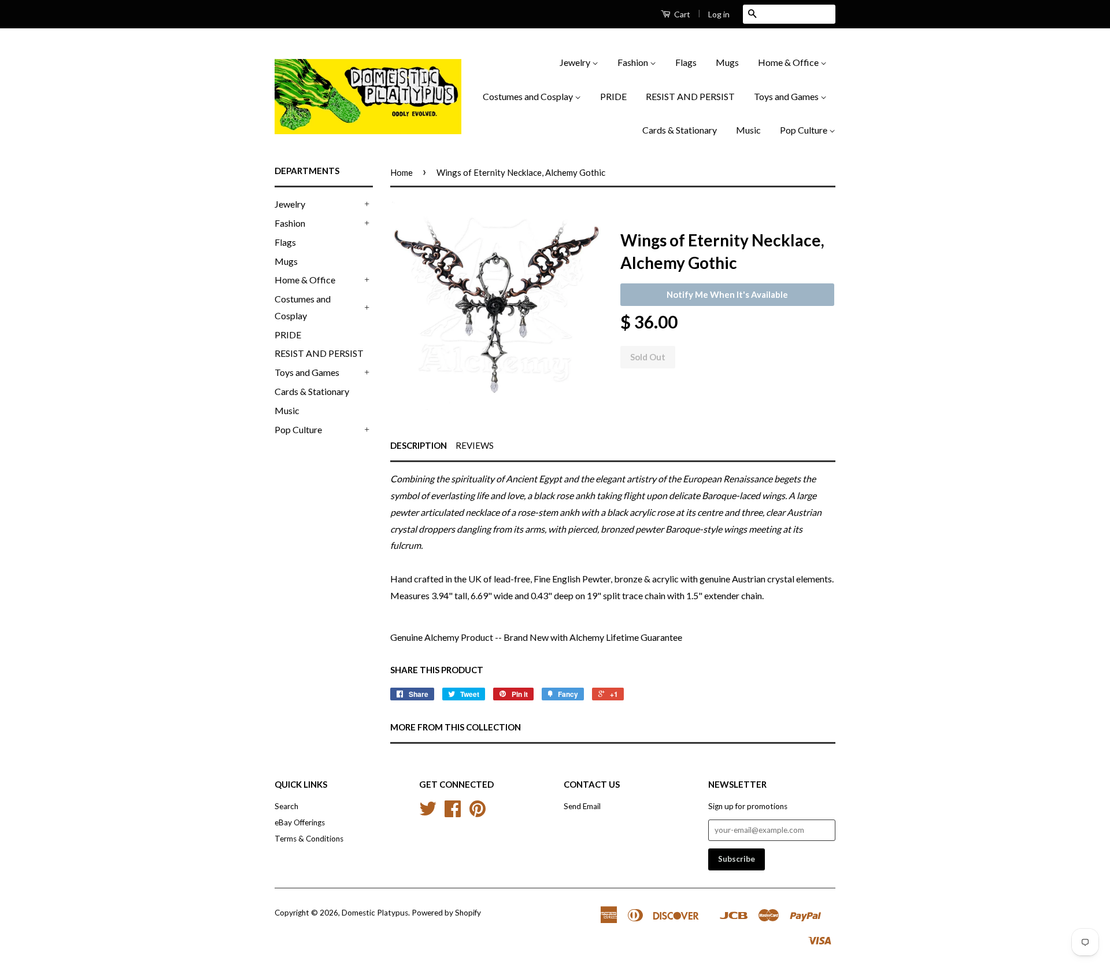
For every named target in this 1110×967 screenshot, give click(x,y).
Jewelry (576, 62)
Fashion (633, 62)
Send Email (582, 806)
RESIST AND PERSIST (690, 96)
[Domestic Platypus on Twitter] (427, 812)
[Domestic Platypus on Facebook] (452, 812)
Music (748, 129)
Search (286, 806)
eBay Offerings (300, 822)
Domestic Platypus (375, 912)
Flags (686, 62)
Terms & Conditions (309, 838)
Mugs (727, 62)
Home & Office (789, 62)
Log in (719, 14)
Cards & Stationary (679, 129)
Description (418, 445)
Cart (681, 14)
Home (401, 172)
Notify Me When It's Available (727, 294)
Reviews (475, 445)
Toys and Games (787, 96)
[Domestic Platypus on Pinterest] (477, 812)
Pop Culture (804, 129)
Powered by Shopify (446, 912)
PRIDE (613, 96)
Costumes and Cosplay (529, 96)
